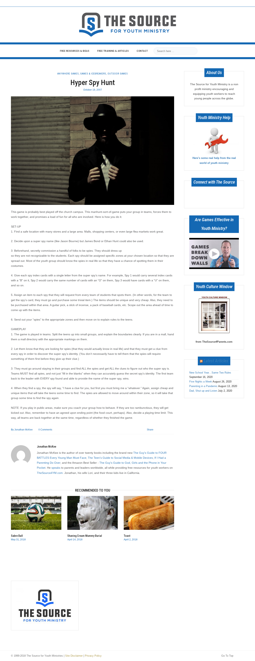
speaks (55, 467)
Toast (127, 535)
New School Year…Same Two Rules (210, 372)
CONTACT (142, 50)
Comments (45, 429)
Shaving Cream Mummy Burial (84, 535)
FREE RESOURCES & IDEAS (74, 50)
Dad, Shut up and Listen (203, 390)
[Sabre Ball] (36, 513)
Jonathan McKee (22, 429)
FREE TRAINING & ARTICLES (113, 50)
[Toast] (149, 513)
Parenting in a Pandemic (203, 386)
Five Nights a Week (200, 381)
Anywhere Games (68, 73)
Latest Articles (216, 360)
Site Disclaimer (74, 655)
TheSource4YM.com (50, 472)
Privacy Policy (93, 655)
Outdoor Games (118, 73)
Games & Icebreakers (93, 73)
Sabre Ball (17, 535)
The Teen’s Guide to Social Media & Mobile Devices (120, 457)
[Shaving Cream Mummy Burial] (92, 513)
